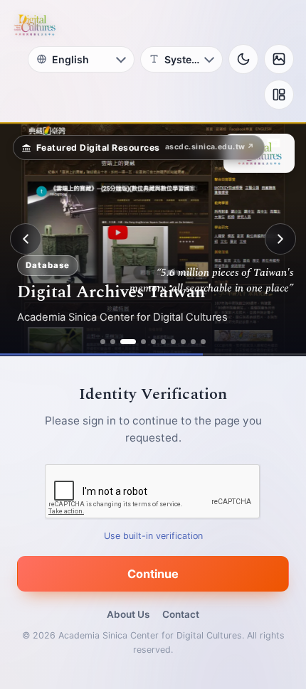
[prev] (25, 239)
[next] (280, 239)
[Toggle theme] (243, 59)
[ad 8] (183, 341)
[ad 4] (143, 341)
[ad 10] (203, 341)
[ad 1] (102, 341)
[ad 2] (112, 341)
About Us (128, 614)
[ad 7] (173, 341)
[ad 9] (193, 341)
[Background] (279, 59)
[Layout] (279, 95)
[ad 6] (163, 341)
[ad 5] (153, 341)
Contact (180, 614)
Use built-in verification (153, 535)
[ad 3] (128, 341)
